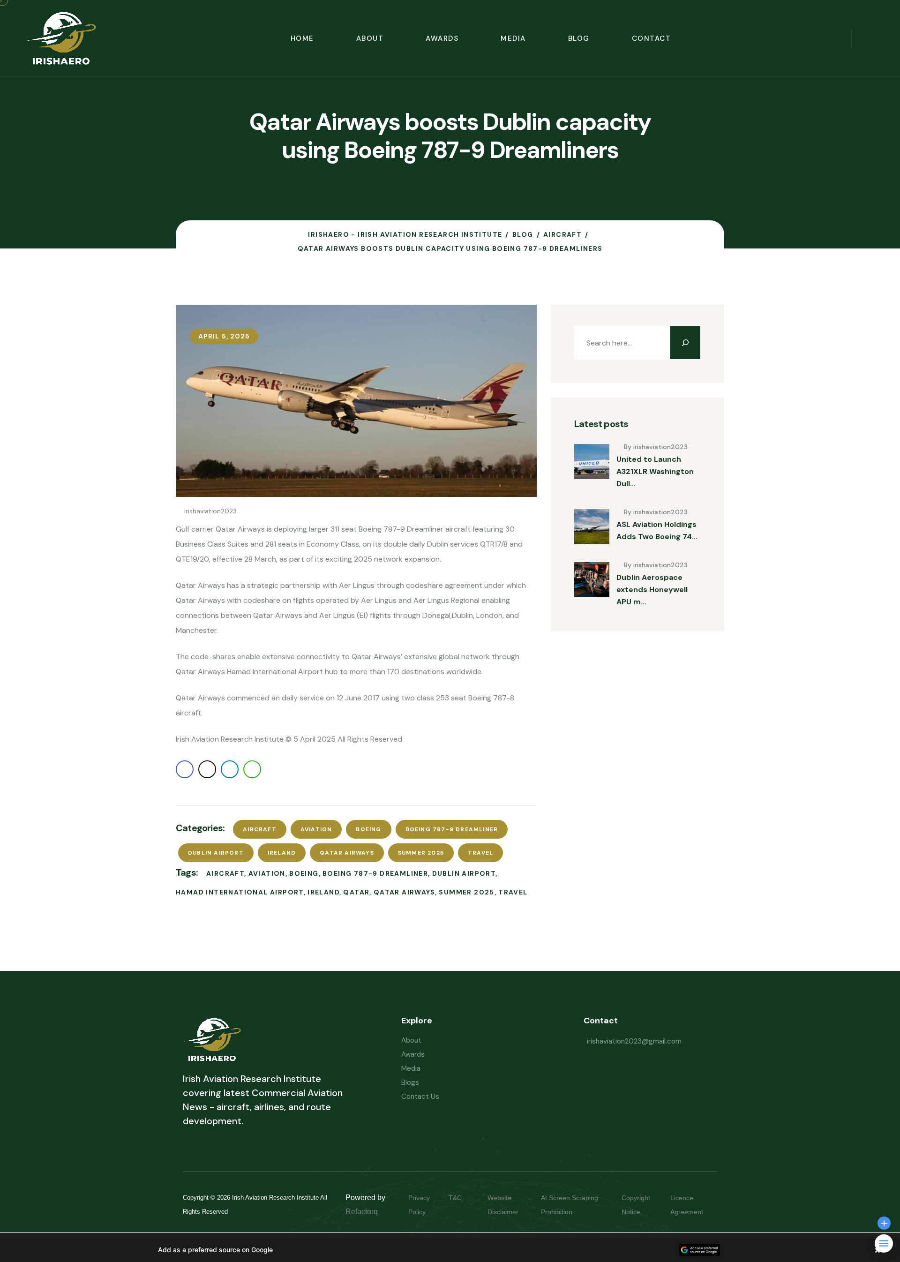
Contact (651, 38)
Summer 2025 (421, 852)
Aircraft (260, 829)
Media (513, 38)
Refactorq (361, 1212)
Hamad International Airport (240, 892)
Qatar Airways (347, 852)
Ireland (282, 852)
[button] (450, 1250)
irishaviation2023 (210, 511)
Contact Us (420, 1096)
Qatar (356, 892)
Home (302, 38)
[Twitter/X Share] (207, 769)
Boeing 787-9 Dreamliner (451, 829)
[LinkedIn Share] (230, 769)
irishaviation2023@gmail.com (634, 1041)
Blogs (410, 1082)
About (370, 38)
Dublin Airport (216, 852)
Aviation (316, 829)
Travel (480, 852)
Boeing (368, 829)
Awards (442, 38)
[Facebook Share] (185, 769)
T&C (464, 1198)
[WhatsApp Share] (252, 769)
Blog (579, 38)
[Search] (685, 342)
